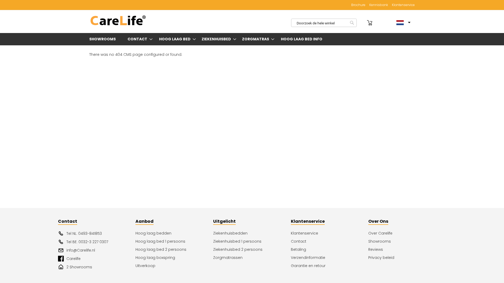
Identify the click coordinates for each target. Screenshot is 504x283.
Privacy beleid (381, 257)
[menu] (252, 39)
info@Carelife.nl (80, 250)
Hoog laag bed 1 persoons (160, 241)
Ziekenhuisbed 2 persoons (237, 249)
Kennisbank (378, 5)
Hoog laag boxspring (155, 257)
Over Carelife (380, 233)
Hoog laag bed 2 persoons (160, 249)
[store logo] (118, 20)
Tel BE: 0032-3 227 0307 (87, 241)
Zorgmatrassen (228, 257)
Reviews (375, 249)
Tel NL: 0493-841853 (84, 233)
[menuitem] (103, 39)
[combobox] (324, 23)
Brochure (358, 5)
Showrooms (379, 241)
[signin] (362, 23)
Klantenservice (403, 5)
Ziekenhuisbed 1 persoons (237, 241)
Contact (298, 241)
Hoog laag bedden (153, 233)
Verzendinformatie (308, 257)
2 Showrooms (79, 267)
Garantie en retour (308, 265)
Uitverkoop (145, 265)
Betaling (298, 249)
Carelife (73, 258)
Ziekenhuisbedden (230, 233)
